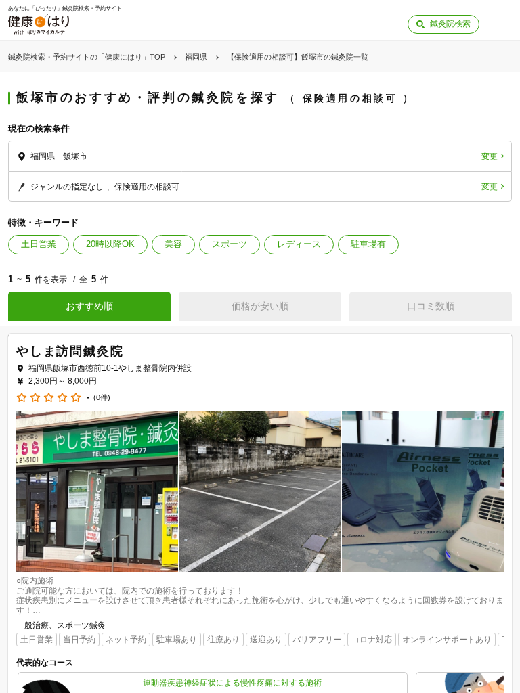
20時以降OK (110, 244)
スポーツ (229, 244)
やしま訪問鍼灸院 (69, 351)
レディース (299, 244)
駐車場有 (368, 244)
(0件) (101, 397)
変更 (489, 156)
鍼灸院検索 (450, 23)
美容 (173, 244)
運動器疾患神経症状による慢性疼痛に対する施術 (232, 683)
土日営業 (38, 244)
